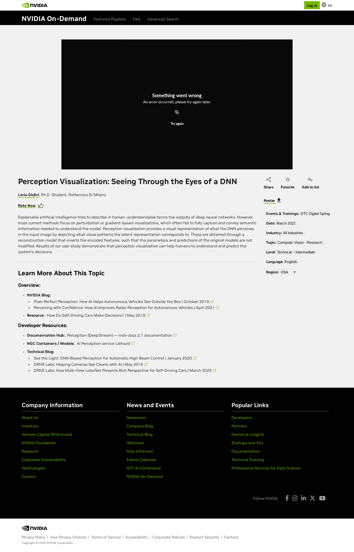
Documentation (245, 451)
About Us (30, 417)
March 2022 (285, 223)
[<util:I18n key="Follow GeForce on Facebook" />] (287, 498)
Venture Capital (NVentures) (47, 434)
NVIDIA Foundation (39, 442)
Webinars (135, 442)
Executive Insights (247, 434)
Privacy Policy (33, 537)
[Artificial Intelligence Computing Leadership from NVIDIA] (35, 5)
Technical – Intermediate (296, 252)
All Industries (293, 233)
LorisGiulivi (28, 194)
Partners (239, 426)
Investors (30, 426)
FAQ (136, 19)
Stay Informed (140, 451)
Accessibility (136, 537)
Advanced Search (163, 19)
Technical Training (247, 459)
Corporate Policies (168, 537)
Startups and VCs (247, 442)
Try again (177, 124)
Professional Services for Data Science (266, 468)
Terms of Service (106, 537)
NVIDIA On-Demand (145, 476)
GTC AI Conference (144, 468)
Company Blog (140, 426)
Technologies (33, 468)
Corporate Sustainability (44, 459)
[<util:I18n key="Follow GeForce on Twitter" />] (312, 498)
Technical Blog (140, 434)
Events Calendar (141, 459)
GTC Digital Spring (315, 213)
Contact (231, 537)
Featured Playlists (110, 19)
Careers (29, 476)
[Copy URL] (177, 112)
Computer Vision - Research (299, 242)
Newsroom (136, 417)
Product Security (204, 537)
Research (30, 451)
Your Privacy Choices (68, 537)
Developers (241, 417)
